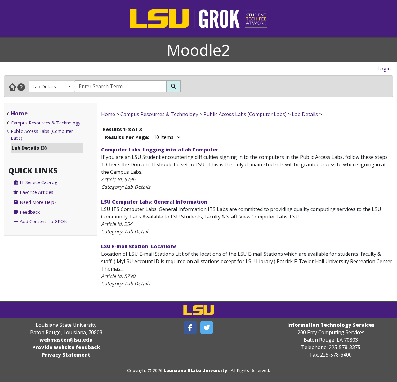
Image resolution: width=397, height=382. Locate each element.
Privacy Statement (66, 354)
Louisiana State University (195, 370)
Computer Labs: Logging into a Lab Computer (159, 149)
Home (19, 113)
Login (384, 68)
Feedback (29, 212)
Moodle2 (198, 50)
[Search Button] (173, 86)
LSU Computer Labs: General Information (154, 201)
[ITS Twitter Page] (206, 327)
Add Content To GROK (43, 221)
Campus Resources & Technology (45, 122)
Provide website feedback (66, 347)
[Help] (21, 86)
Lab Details (44, 86)
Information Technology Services (331, 324)
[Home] (12, 86)
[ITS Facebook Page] (190, 327)
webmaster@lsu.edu (66, 339)
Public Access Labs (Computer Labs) (245, 114)
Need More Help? (37, 202)
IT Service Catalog (38, 182)
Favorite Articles (36, 192)
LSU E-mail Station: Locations (139, 246)
